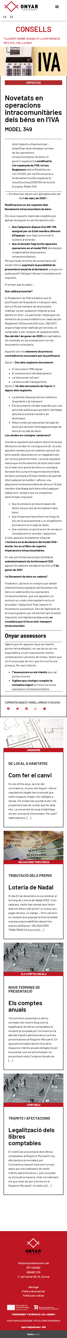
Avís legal (33, 1287)
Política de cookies (33, 1295)
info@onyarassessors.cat (33, 1263)
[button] (57, 6)
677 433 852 (34, 1267)
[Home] (21, 6)
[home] (33, 1246)
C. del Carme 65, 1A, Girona (33, 1276)
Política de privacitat (33, 1291)
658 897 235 (33, 1272)
